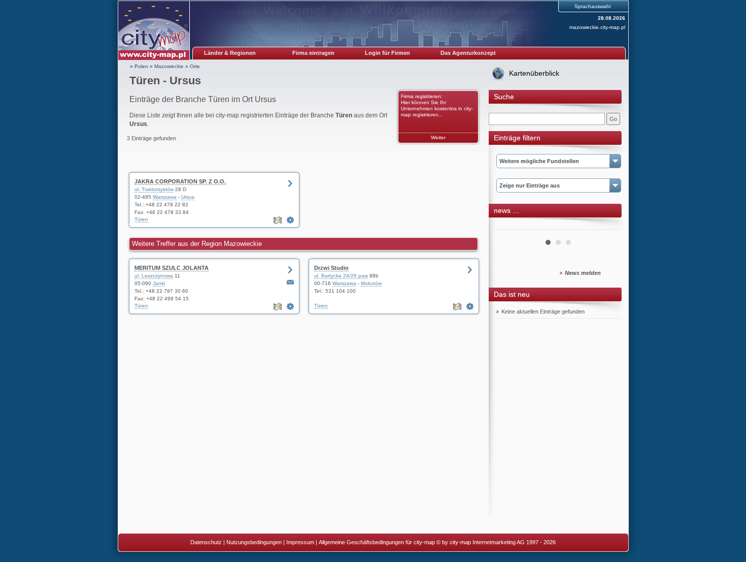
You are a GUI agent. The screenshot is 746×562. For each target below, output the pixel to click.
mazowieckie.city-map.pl (597, 27)
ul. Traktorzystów (154, 189)
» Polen (139, 66)
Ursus (187, 197)
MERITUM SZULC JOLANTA (171, 268)
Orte (195, 66)
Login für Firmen (387, 53)
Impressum (300, 542)
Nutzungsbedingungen (254, 542)
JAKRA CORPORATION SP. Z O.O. (180, 181)
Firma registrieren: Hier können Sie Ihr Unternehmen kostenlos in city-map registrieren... (437, 105)
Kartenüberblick (534, 73)
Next (607, 225)
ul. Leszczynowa (153, 275)
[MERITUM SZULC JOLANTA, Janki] (290, 306)
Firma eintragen (313, 53)
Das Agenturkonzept (468, 53)
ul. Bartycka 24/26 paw (341, 275)
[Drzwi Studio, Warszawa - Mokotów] (470, 306)
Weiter (438, 137)
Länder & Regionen (230, 53)
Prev (509, 225)
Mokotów (371, 283)
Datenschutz (206, 542)
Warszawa (165, 197)
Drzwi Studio (331, 268)
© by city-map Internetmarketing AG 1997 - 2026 (496, 542)
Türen (141, 219)
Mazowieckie (169, 66)
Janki (159, 283)
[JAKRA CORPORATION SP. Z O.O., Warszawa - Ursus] (290, 220)
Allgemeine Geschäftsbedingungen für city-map (377, 542)
